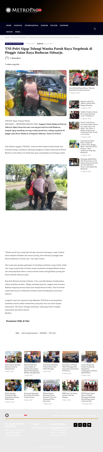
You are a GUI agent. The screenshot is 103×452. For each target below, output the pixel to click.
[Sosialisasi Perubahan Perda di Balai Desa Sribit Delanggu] (51, 357)
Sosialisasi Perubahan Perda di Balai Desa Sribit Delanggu (50, 367)
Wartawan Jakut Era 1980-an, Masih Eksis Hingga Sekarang (88, 103)
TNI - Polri (52, 333)
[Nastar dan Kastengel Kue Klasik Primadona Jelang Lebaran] (32, 385)
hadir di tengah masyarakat (29, 333)
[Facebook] (72, 58)
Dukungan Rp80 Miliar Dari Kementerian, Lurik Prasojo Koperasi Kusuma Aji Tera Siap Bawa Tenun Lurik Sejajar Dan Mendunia (89, 164)
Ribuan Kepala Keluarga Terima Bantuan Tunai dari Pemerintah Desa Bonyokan (49, 397)
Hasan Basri (16, 58)
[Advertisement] (36, 232)
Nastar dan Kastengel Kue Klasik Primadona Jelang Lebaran (31, 395)
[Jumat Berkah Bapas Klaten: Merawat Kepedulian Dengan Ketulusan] (83, 78)
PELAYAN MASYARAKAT (19, 37)
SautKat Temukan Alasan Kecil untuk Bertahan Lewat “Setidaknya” (89, 114)
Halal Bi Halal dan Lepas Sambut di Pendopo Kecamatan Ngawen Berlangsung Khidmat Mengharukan (32, 368)
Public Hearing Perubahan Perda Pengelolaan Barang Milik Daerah (12, 396)
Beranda (7, 37)
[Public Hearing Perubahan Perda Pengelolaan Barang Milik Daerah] (13, 385)
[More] (63, 343)
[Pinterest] (83, 58)
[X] (78, 58)
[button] (95, 28)
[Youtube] (89, 425)
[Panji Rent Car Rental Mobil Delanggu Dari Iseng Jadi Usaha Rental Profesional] (70, 357)
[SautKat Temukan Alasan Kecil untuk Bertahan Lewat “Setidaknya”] (74, 115)
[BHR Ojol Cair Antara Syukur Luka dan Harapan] (70, 385)
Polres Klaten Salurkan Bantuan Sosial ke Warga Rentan (12, 367)
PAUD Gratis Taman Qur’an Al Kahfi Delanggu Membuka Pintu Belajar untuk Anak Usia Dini (88, 397)
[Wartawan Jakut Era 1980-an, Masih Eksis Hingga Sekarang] (74, 104)
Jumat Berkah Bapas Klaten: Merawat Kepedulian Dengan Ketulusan (82, 89)
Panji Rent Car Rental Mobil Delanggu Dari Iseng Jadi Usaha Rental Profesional (70, 368)
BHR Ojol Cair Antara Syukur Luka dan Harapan (69, 395)
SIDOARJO (43, 333)
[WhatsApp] (95, 58)
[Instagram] (80, 425)
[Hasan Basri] (7, 58)
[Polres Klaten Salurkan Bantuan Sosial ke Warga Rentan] (13, 357)
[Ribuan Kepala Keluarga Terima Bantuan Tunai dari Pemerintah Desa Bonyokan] (51, 385)
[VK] (89, 58)
